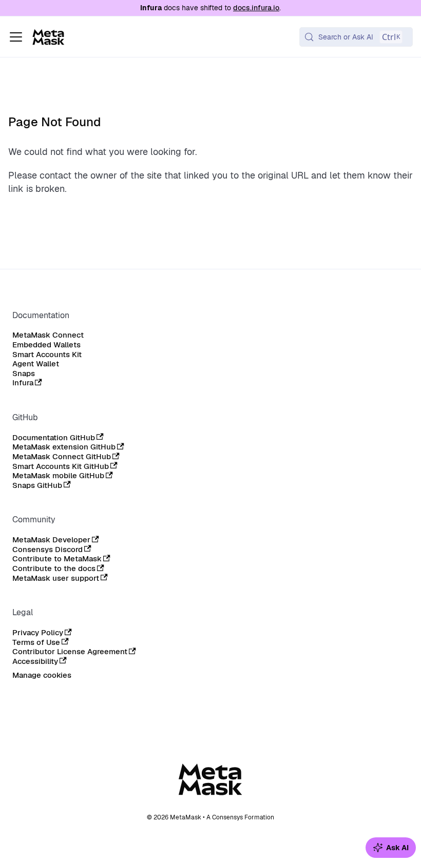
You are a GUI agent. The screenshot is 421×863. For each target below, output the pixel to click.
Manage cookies (41, 675)
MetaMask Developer (51, 539)
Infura (22, 382)
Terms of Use (36, 642)
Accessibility (35, 661)
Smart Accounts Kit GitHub (60, 466)
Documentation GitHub (53, 437)
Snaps (23, 373)
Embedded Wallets (46, 344)
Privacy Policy (37, 632)
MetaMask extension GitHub (64, 447)
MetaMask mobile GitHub (58, 475)
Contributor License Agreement (69, 651)
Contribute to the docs (53, 568)
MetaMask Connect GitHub (61, 456)
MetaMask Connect (48, 335)
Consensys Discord (47, 549)
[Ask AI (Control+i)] (391, 847)
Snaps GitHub (37, 485)
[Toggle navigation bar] (16, 37)
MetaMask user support (55, 578)
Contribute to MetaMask (57, 558)
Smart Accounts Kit (47, 354)
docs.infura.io (256, 7)
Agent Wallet (35, 363)
